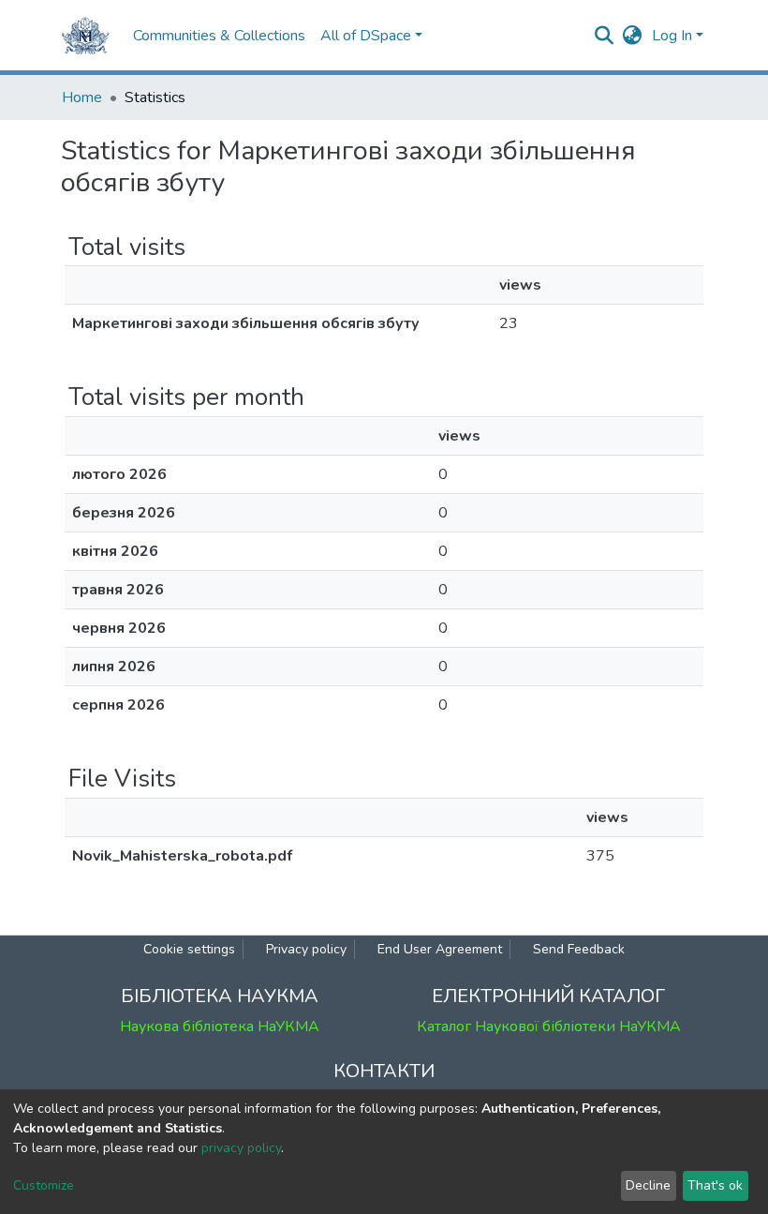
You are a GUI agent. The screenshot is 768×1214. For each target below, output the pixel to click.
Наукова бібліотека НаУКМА (219, 1026)
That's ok (715, 1185)
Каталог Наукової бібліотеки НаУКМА (549, 1026)
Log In (672, 35)
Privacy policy (306, 949)
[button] (632, 35)
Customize (43, 1185)
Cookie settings (189, 949)
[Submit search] (604, 35)
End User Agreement (439, 949)
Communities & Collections (219, 35)
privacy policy (241, 1148)
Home (82, 97)
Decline (648, 1185)
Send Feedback (579, 949)
